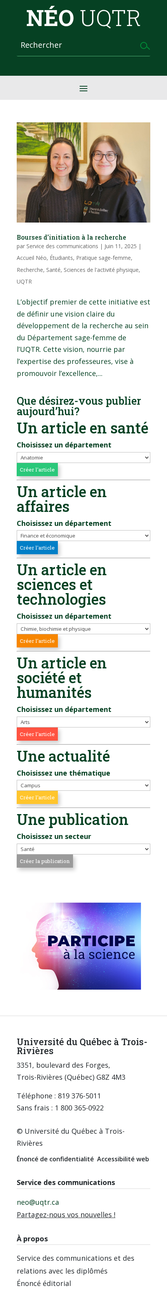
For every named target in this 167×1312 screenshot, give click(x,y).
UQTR (24, 281)
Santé (53, 269)
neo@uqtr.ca (38, 1202)
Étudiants (61, 257)
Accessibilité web (123, 1159)
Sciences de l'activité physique (101, 269)
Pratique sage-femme (103, 257)
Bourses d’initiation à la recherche (71, 237)
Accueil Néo (32, 257)
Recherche (30, 269)
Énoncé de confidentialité (55, 1159)
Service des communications (62, 246)
